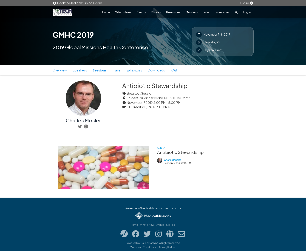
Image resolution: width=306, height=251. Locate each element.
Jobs (206, 12)
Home (106, 12)
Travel (116, 70)
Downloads (156, 70)
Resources (173, 12)
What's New (123, 12)
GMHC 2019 (73, 34)
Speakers (79, 70)
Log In (247, 12)
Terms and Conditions (143, 247)
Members (192, 12)
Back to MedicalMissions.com (79, 3)
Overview (60, 70)
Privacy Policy (166, 247)
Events (141, 12)
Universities (222, 12)
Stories (156, 12)
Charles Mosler (83, 120)
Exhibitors (134, 70)
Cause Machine (149, 242)
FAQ (174, 70)
